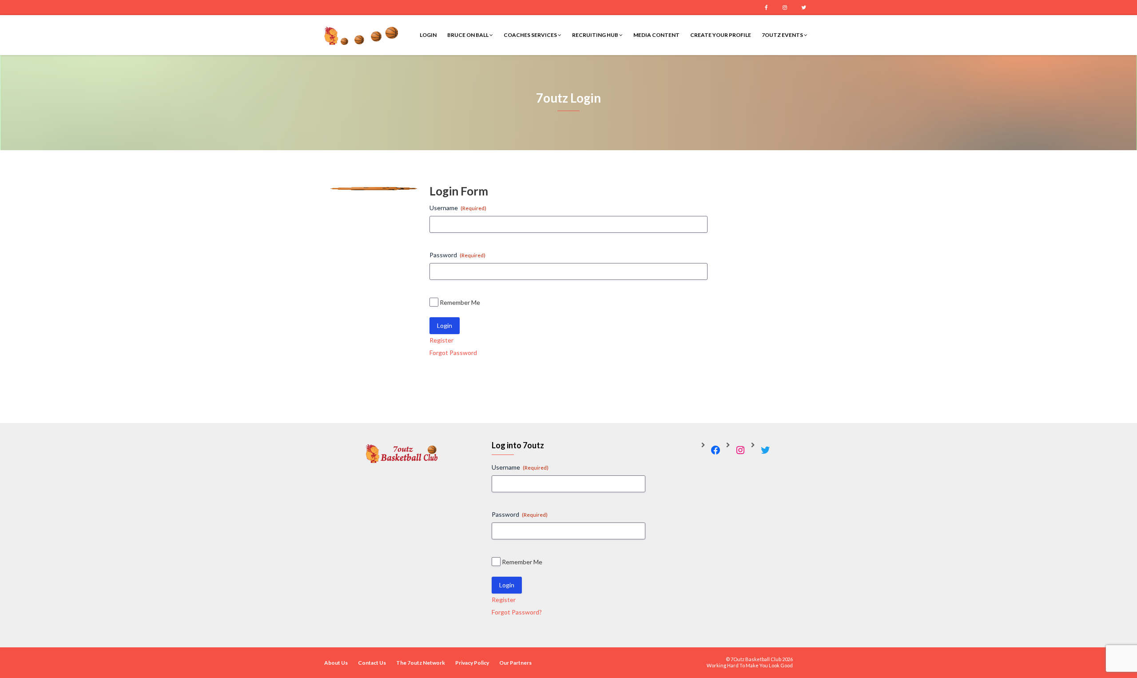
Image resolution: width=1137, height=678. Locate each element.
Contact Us (372, 662)
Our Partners (515, 662)
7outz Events (783, 35)
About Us (336, 662)
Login (428, 35)
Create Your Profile (720, 35)
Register (441, 340)
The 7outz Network (420, 662)
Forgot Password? (517, 612)
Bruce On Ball (468, 35)
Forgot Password (453, 352)
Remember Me (460, 302)
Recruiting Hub (595, 35)
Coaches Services (531, 35)
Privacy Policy (472, 662)
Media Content (656, 35)
